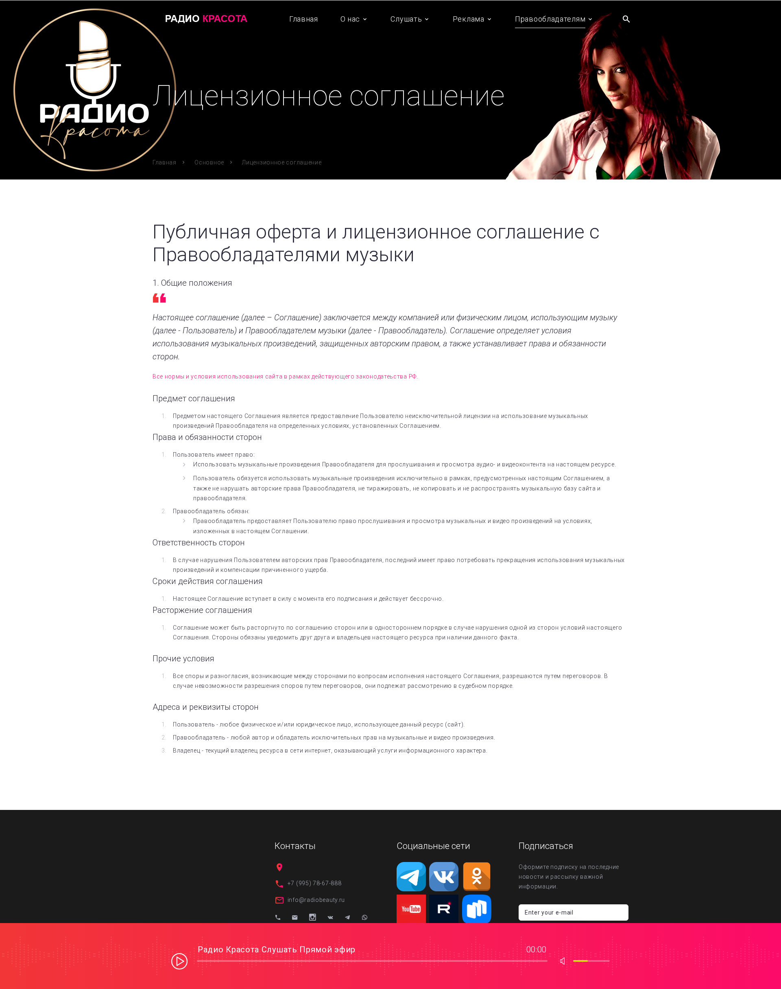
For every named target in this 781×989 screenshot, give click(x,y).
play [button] (179, 960)
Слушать (406, 19)
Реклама (468, 19)
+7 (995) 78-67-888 (315, 883)
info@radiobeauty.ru (316, 900)
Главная (303, 19)
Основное (209, 162)
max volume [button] (565, 960)
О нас (350, 19)
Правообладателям (550, 19)
